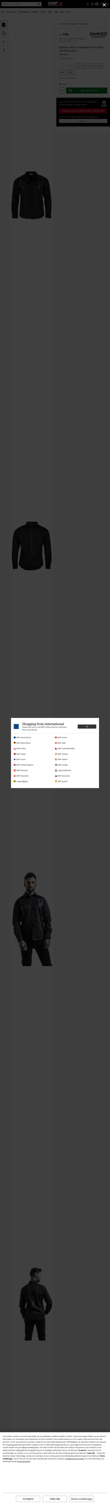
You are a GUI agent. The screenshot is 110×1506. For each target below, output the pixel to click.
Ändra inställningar (82, 1498)
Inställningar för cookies (74, 1458)
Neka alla (55, 1499)
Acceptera (28, 1499)
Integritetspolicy (23, 1461)
